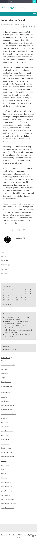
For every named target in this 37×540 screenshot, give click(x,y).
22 (21, 298)
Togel (3, 377)
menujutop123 (19, 238)
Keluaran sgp (5, 265)
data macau (5, 435)
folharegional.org (13, 7)
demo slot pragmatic (8, 365)
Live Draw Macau (7, 386)
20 (12, 298)
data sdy (4, 269)
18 (3, 298)
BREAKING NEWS (19, 24)
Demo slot (4, 260)
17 (30, 296)
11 (3, 296)
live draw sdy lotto (7, 499)
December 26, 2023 (8, 24)
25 (4, 300)
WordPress (13, 535)
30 (26, 300)
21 (17, 298)
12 (8, 296)
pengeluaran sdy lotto (8, 503)
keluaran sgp (5, 392)
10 (30, 293)
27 (12, 300)
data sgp (4, 360)
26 (8, 300)
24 (30, 298)
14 (17, 296)
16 (25, 296)
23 (25, 298)
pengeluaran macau (7, 508)
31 (30, 300)
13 (12, 296)
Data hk (3, 256)
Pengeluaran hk (6, 382)
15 (21, 296)
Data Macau (5, 273)
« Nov (5, 304)
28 (17, 300)
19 (8, 298)
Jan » (9, 304)
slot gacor (4, 373)
